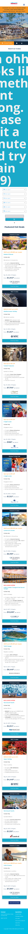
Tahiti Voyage (8, 646)
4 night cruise (8, 476)
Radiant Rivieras (8, 254)
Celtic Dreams (8, 865)
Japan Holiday (8, 759)
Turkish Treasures (9, 366)
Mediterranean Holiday (10, 311)
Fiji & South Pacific (9, 702)
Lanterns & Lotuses (9, 530)
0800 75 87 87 (4, 918)
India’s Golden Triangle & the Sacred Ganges (14, 588)
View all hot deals (14, 902)
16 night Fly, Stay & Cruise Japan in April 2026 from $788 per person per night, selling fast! (14, 9)
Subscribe (17, 925)
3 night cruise (7, 421)
